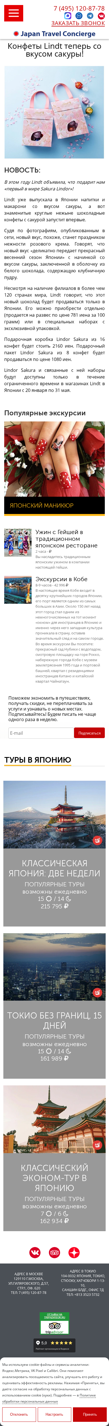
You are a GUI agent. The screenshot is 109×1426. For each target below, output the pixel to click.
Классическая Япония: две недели (54, 868)
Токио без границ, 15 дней (54, 1021)
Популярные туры (55, 884)
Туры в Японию (37, 760)
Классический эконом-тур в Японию (54, 1178)
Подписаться (90, 733)
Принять (90, 1414)
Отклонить (19, 1414)
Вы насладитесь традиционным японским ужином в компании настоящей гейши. (63, 562)
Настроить (54, 1414)
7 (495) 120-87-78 (79, 8)
